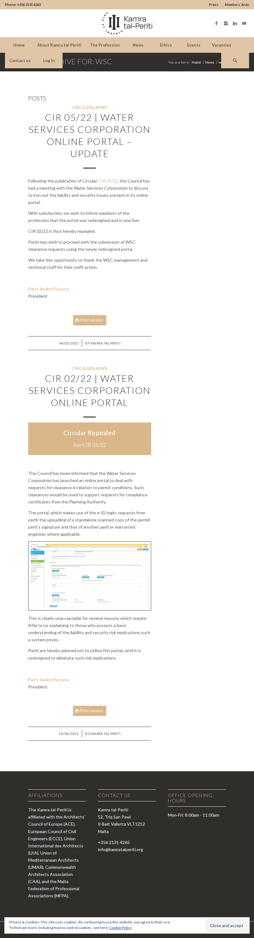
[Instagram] (225, 23)
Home (196, 62)
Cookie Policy (120, 927)
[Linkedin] (235, 23)
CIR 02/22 (108, 180)
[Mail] (244, 23)
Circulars (83, 107)
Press (213, 4)
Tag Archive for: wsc (70, 61)
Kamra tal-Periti (105, 343)
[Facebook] (216, 23)
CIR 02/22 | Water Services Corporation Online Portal (89, 390)
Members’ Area (237, 4)
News (209, 62)
